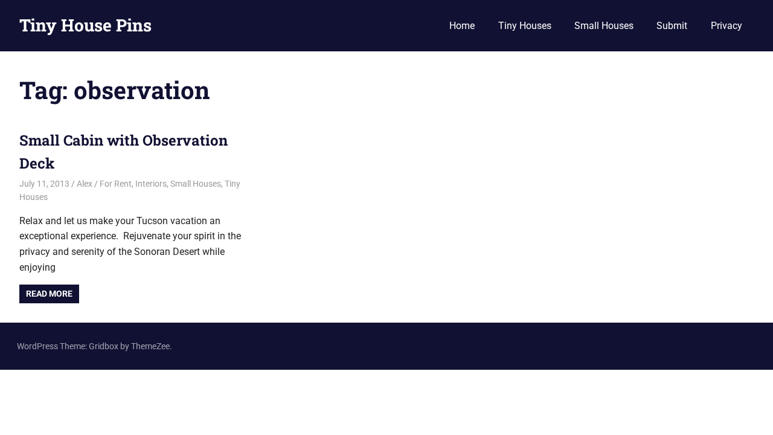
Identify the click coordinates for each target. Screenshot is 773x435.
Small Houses (603, 25)
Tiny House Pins (85, 25)
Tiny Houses (524, 25)
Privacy (726, 25)
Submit (671, 25)
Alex (84, 183)
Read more (49, 293)
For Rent (116, 183)
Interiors (151, 183)
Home (462, 25)
